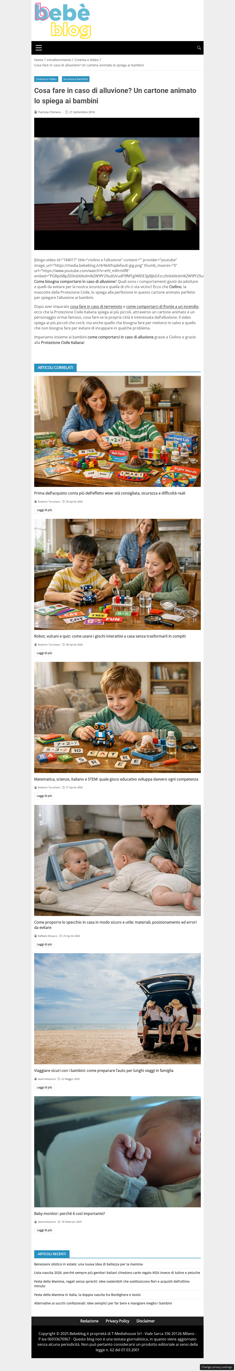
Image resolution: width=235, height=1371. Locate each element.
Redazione (89, 1320)
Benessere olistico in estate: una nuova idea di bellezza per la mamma (88, 1264)
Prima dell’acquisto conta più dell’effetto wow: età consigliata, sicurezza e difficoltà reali (109, 493)
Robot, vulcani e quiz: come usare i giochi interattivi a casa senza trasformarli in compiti (110, 636)
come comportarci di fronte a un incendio (162, 306)
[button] (199, 48)
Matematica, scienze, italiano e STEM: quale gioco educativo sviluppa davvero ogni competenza (116, 779)
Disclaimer (146, 1320)
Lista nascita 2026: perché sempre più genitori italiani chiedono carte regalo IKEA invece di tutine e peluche (117, 1272)
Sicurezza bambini (75, 79)
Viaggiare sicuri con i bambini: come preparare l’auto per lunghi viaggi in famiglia (103, 1070)
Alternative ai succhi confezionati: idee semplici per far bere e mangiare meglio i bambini (103, 1303)
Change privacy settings (217, 1367)
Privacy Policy (117, 1320)
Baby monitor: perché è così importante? (69, 1213)
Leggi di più (44, 510)
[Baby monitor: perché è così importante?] (117, 1151)
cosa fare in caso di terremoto (96, 306)
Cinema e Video (46, 79)
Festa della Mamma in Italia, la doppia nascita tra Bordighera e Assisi (87, 1294)
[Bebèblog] (62, 20)
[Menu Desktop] (38, 47)
